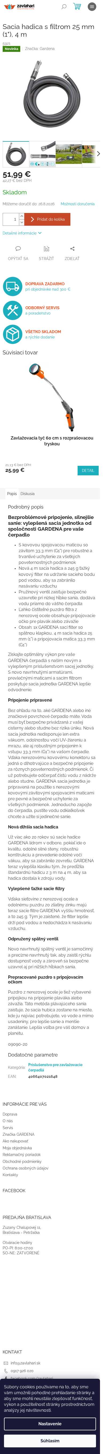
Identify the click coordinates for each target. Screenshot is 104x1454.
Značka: (40, 49)
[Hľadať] (64, 6)
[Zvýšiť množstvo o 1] (21, 216)
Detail (88, 470)
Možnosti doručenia (78, 204)
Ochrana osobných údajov (25, 1168)
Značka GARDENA (18, 1134)
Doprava (10, 1114)
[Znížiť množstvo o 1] (21, 222)
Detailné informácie (20, 233)
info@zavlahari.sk (25, 1363)
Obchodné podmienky (22, 1161)
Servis (8, 1128)
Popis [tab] (12, 494)
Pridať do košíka (51, 219)
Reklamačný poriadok (22, 1155)
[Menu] (92, 6)
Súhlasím (50, 1440)
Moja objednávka (17, 1148)
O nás (8, 1121)
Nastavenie (50, 1423)
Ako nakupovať (15, 1141)
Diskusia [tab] (28, 494)
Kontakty (10, 1175)
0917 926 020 (22, 1371)
